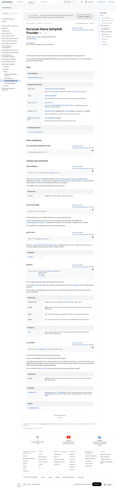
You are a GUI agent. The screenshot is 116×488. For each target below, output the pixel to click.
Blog (24, 468)
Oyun (40, 454)
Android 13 (72, 464)
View (35, 111)
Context (56, 89)
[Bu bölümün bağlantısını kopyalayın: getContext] (36, 232)
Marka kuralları (36, 484)
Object (34, 38)
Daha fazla (43, 2)
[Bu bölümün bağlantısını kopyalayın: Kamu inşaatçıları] (43, 140)
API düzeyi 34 (75, 28)
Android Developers (31, 23)
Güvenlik (25, 461)
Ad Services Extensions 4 (82, 30)
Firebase (57, 477)
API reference (6, 7)
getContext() (55, 91)
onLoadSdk (48, 118)
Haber (24, 466)
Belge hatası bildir (105, 457)
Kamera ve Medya (43, 462)
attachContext (49, 89)
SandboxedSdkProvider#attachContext (62, 105)
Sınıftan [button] (35, 132)
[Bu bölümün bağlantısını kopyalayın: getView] (34, 265)
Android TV (57, 464)
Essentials (19, 2)
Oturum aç (111, 2)
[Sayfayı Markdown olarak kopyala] (45, 33)
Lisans (29, 484)
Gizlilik (40, 464)
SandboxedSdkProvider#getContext (71, 181)
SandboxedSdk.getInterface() (36, 222)
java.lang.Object (30, 43)
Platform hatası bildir (106, 454)
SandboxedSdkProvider (35, 77)
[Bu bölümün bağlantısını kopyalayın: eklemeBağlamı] (39, 166)
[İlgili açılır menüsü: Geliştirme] (36, 2)
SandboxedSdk (42, 349)
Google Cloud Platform (69, 477)
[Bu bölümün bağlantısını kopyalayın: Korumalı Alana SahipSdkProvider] (52, 146)
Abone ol (97, 484)
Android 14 (72, 462)
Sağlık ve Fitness (43, 459)
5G (39, 467)
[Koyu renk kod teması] (93, 150)
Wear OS (56, 457)
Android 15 (72, 459)
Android (25, 456)
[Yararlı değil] (92, 23)
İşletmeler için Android (28, 458)
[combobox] (71, 1)
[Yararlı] (90, 23)
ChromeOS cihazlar (59, 459)
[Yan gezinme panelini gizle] (19, 485)
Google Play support (106, 459)
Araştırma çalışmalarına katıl (107, 462)
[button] (10, 33)
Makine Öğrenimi (43, 457)
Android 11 (72, 469)
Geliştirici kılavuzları (90, 458)
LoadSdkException (33, 408)
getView (47, 111)
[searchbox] (10, 13)
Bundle (68, 111)
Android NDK (88, 466)
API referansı (88, 461)
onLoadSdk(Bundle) (82, 179)
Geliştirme (31, 2)
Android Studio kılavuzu (91, 456)
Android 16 (72, 457)
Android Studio (101, 2)
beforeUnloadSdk (50, 95)
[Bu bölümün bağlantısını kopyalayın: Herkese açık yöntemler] (49, 161)
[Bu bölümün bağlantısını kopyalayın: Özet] (32, 67)
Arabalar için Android (59, 462)
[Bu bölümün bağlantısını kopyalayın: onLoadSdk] (36, 343)
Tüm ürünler (81, 477)
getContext (48, 102)
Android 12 (72, 467)
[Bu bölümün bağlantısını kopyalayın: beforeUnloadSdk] (40, 205)
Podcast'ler (26, 471)
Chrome (50, 477)
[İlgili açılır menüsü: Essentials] (24, 2)
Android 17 (72, 454)
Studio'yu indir (88, 463)
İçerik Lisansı (43, 424)
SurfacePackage (40, 285)
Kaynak (25, 463)
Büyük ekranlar (57, 454)
